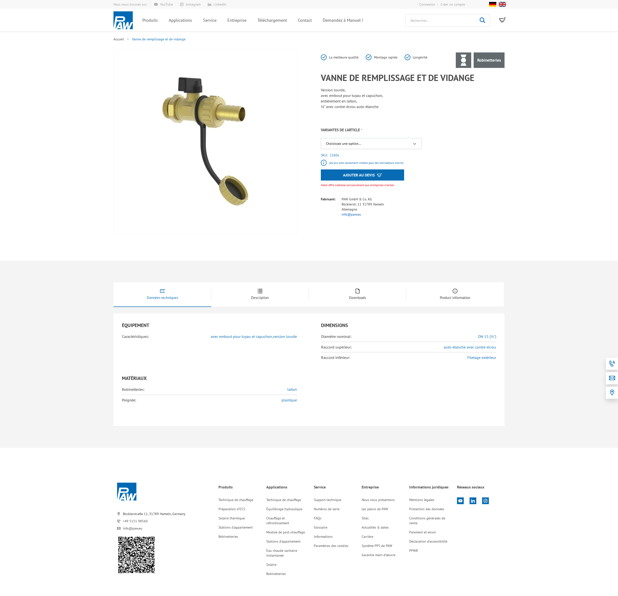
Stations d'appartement (235, 527)
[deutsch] (492, 4)
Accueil (118, 39)
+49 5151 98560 (135, 521)
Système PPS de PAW (377, 546)
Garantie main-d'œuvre (378, 555)
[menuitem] (150, 20)
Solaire (271, 564)
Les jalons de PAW (375, 509)
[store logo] (123, 20)
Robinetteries (228, 536)
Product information (455, 297)
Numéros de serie (326, 509)
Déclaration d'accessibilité (428, 541)
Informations (323, 536)
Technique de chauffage (235, 500)
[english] (501, 4)
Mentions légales (421, 500)
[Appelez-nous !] (612, 364)
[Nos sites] (612, 393)
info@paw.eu (351, 214)
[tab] (162, 294)
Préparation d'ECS (231, 509)
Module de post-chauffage (285, 532)
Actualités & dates (375, 527)
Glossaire (320, 527)
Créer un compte (453, 4)
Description (260, 297)
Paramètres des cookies (331, 546)
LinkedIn (220, 4)
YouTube (166, 4)
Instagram (193, 4)
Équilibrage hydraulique (284, 509)
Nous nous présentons (378, 500)
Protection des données (426, 509)
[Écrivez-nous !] (612, 378)
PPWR (413, 550)
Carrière (367, 536)
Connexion (427, 4)
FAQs (317, 518)
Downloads (357, 297)
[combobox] (448, 20)
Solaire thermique (231, 518)
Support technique (327, 500)
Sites (365, 518)
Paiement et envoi (422, 532)
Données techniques (162, 297)
